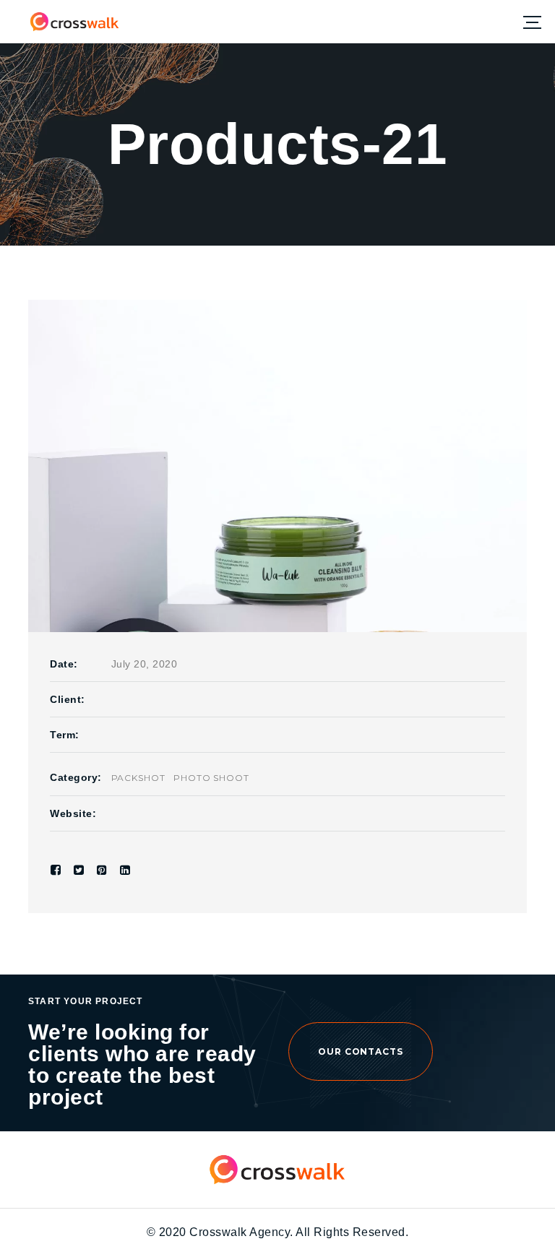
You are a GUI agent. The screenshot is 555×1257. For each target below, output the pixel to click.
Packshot (138, 777)
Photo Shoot (211, 777)
